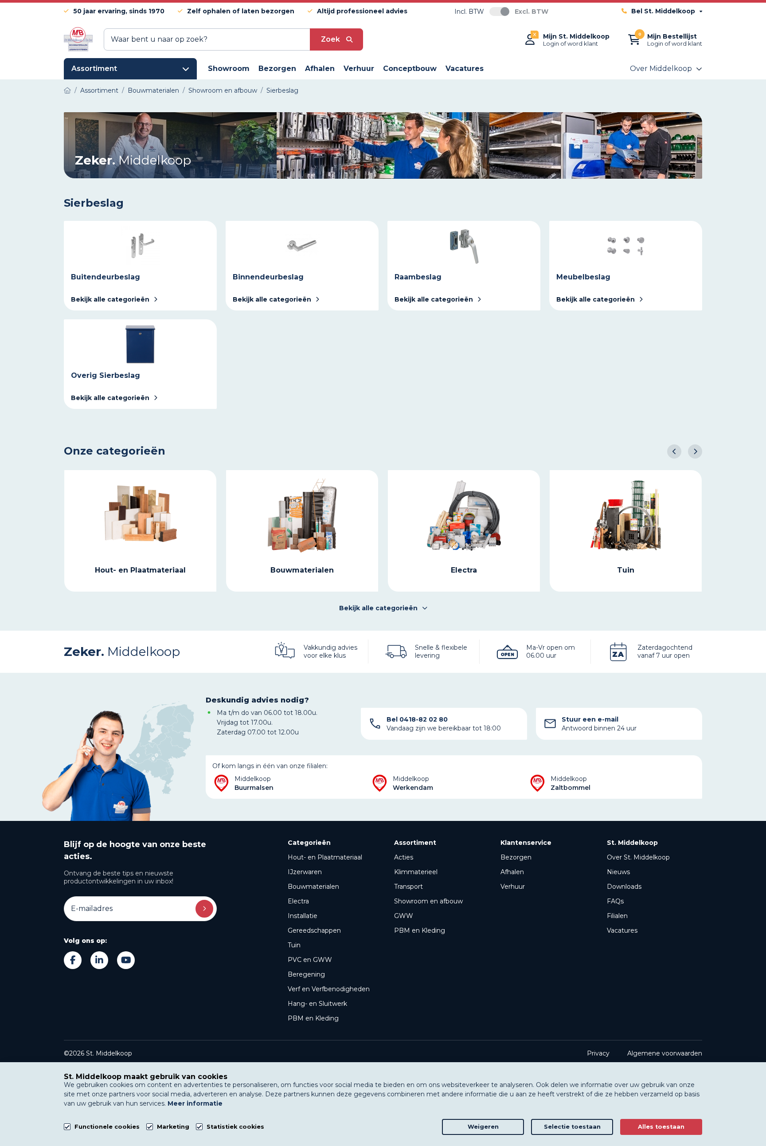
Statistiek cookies (235, 1126)
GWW (403, 916)
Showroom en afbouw (428, 901)
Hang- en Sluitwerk (317, 1004)
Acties (403, 857)
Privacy (598, 1053)
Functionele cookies (107, 1126)
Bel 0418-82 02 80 (417, 719)
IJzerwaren (305, 872)
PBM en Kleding (313, 1018)
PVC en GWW (310, 960)
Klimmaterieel (416, 872)
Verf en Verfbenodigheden (329, 989)
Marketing (173, 1126)
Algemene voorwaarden (664, 1053)
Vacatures (622, 930)
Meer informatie (195, 1103)
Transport (408, 887)
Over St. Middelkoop (638, 857)
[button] (674, 451)
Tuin (294, 945)
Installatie (302, 916)
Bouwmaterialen (313, 887)
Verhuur (512, 887)
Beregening (306, 974)
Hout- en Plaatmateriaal (325, 857)
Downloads (624, 887)
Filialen (617, 916)
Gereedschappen (314, 930)
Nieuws (618, 872)
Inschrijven (204, 909)
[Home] (67, 90)
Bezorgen (516, 857)
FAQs (615, 901)
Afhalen (512, 872)
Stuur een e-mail (590, 719)
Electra (298, 901)
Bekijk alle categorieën (378, 608)
